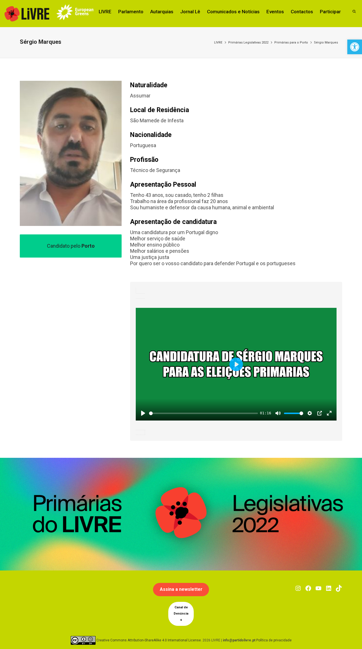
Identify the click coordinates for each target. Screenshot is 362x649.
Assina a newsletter (181, 589)
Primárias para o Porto (291, 42)
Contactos (302, 11)
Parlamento (130, 11)
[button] (354, 47)
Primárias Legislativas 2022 (248, 42)
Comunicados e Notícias (233, 11)
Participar (330, 11)
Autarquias (161, 11)
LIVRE (105, 11)
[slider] (203, 413)
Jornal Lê (190, 11)
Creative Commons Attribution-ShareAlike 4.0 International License (148, 640)
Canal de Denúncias (181, 614)
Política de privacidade (274, 640)
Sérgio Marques (326, 42)
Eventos (275, 11)
